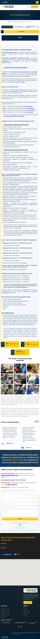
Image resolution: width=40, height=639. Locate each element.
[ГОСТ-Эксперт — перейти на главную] (14, 6)
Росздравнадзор (5, 61)
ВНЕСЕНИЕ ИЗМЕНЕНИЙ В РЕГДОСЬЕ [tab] (30, 27)
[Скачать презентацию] (29, 6)
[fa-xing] (18, 627)
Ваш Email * (3, 543)
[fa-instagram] (21, 627)
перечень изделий (28, 106)
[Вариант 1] (16, 526)
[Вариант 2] (20, 526)
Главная (9, 21)
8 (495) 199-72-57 (11, 484)
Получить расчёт (34, 6)
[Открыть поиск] (37, 2)
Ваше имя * (3, 547)
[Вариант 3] (23, 526)
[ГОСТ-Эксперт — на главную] (30, 590)
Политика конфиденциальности (16, 634)
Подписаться (7, 554)
